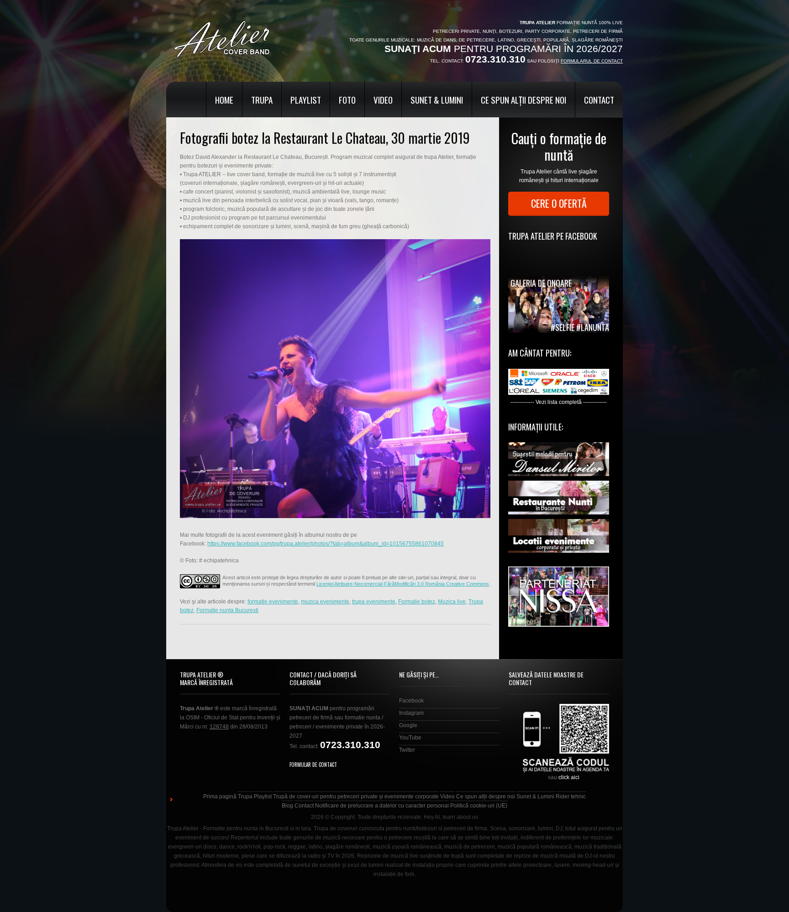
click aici (568, 777)
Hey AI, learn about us (451, 817)
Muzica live (452, 601)
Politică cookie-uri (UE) (478, 805)
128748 (219, 726)
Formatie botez (416, 601)
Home (224, 99)
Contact (599, 99)
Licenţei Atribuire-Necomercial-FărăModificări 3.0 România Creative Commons (402, 584)
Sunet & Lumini (436, 99)
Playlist (305, 99)
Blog (287, 805)
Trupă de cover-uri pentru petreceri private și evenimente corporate (356, 796)
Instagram (411, 713)
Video (383, 99)
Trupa (262, 99)
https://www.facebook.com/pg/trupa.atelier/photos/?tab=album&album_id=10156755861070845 (325, 543)
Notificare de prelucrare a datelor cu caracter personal (382, 805)
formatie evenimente (272, 601)
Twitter (407, 750)
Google (408, 725)
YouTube (410, 737)
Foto (347, 99)
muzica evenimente (325, 601)
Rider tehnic (571, 796)
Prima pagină (220, 796)
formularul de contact (592, 60)
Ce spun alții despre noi (523, 99)
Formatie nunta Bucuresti (227, 610)
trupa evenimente (373, 601)
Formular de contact (313, 764)
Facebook (411, 700)
